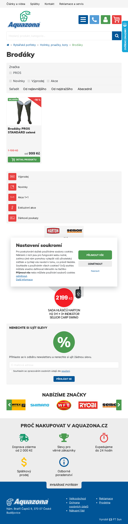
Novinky (23, 187)
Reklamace (106, 498)
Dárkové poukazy (28, 218)
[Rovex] (112, 404)
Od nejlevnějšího (34, 89)
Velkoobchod (77, 498)
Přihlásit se (64, 378)
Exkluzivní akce (27, 207)
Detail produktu (26, 159)
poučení (66, 371)
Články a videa (15, 4)
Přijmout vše (95, 255)
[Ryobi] (64, 404)
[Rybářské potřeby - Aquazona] (7, 45)
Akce (54, 81)
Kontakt (49, 4)
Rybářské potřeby (24, 45)
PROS (17, 73)
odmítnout (21, 276)
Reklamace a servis (71, 4)
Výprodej (23, 176)
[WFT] (40, 404)
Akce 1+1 (23, 197)
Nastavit (95, 271)
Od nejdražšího (62, 89)
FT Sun (117, 519)
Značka (14, 67)
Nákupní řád (76, 510)
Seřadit (14, 89)
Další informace (24, 279)
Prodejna (104, 502)
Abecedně (85, 89)
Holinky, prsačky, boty (54, 45)
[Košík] (117, 19)
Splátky (35, 4)
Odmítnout (95, 263)
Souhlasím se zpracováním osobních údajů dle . (41, 371)
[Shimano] (16, 404)
